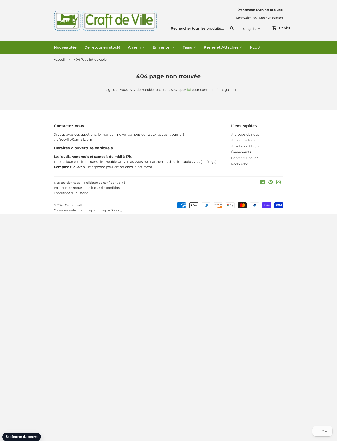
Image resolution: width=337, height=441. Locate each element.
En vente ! (162, 47)
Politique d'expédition (103, 187)
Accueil (59, 59)
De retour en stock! (102, 47)
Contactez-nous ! (244, 158)
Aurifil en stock (243, 140)
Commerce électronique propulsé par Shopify (88, 210)
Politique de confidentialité (104, 182)
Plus (255, 47)
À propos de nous (245, 134)
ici (189, 90)
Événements (241, 152)
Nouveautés (65, 47)
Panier (284, 28)
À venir (135, 47)
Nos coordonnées (67, 182)
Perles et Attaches (221, 47)
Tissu (188, 47)
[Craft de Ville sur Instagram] (278, 183)
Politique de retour (68, 187)
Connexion (243, 17)
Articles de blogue (245, 146)
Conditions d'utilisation (71, 193)
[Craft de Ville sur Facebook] (262, 183)
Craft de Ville (74, 205)
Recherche (239, 164)
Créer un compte (271, 17)
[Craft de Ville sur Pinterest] (270, 183)
